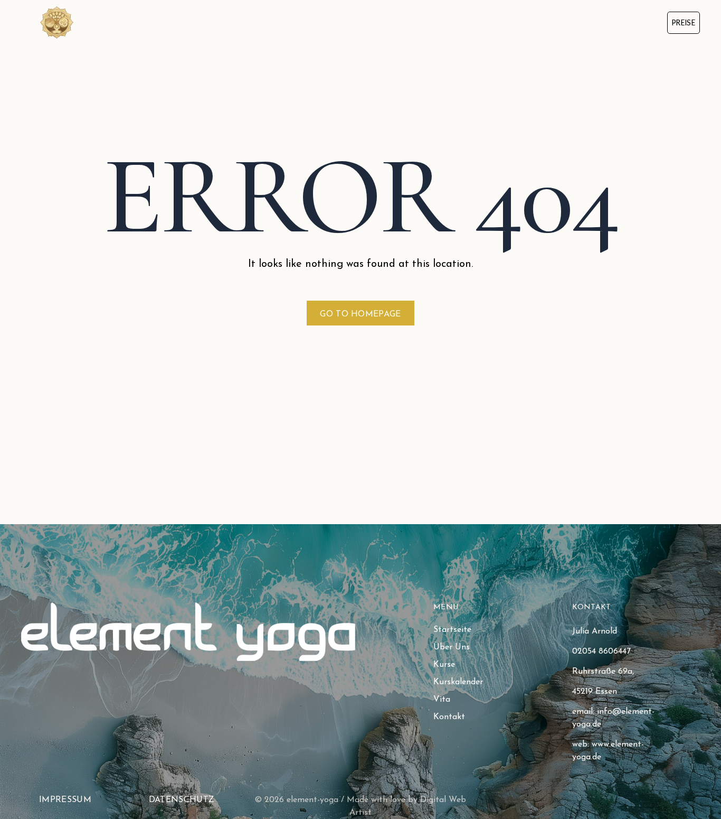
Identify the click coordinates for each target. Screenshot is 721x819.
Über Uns (293, 22)
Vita (484, 22)
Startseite (224, 22)
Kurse (351, 22)
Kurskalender (420, 22)
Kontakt (539, 22)
